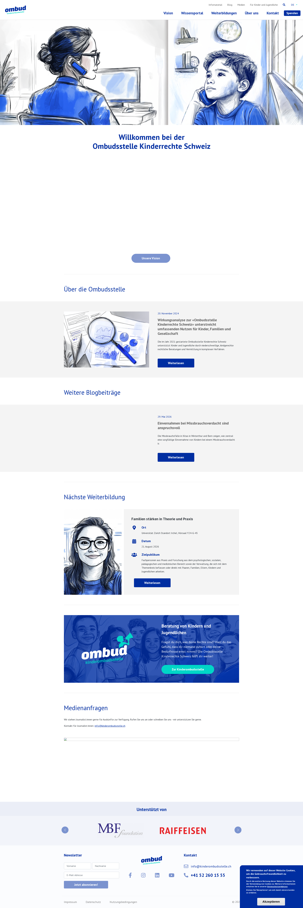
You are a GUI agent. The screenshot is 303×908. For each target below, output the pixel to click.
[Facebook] (130, 867)
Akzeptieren (271, 901)
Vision (168, 13)
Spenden (292, 13)
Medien (241, 4)
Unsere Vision (151, 258)
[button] (65, 826)
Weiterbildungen (224, 13)
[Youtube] (171, 867)
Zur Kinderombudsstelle (188, 669)
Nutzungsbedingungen (123, 894)
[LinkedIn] (157, 867)
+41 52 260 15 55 (208, 868)
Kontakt (273, 13)
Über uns (251, 13)
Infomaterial (215, 4)
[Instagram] (143, 867)
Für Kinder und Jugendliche (264, 4)
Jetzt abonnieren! (86, 877)
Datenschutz (93, 894)
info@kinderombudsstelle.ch (110, 725)
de (292, 4)
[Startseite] (16, 10)
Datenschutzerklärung (277, 886)
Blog (229, 4)
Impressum (70, 894)
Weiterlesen (181, 364)
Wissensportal (192, 13)
